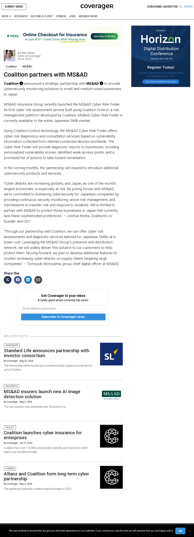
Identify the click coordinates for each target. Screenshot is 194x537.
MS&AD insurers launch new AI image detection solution (42, 394)
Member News (88, 16)
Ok (180, 530)
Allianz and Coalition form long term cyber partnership (46, 476)
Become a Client (42, 16)
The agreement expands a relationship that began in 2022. (38, 488)
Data (5, 16)
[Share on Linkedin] (29, 280)
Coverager (34, 55)
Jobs (72, 16)
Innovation (11, 386)
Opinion (61, 16)
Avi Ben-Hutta (26, 52)
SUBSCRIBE (154, 6)
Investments (11, 345)
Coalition (11, 66)
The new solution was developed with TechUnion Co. (35, 406)
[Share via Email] (39, 280)
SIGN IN (188, 6)
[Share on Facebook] (18, 280)
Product (9, 427)
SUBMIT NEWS (14, 6)
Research (21, 16)
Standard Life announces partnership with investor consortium (46, 353)
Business (9, 468)
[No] (189, 531)
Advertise (170, 6)
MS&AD (27, 66)
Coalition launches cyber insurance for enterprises (43, 435)
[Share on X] (8, 280)
